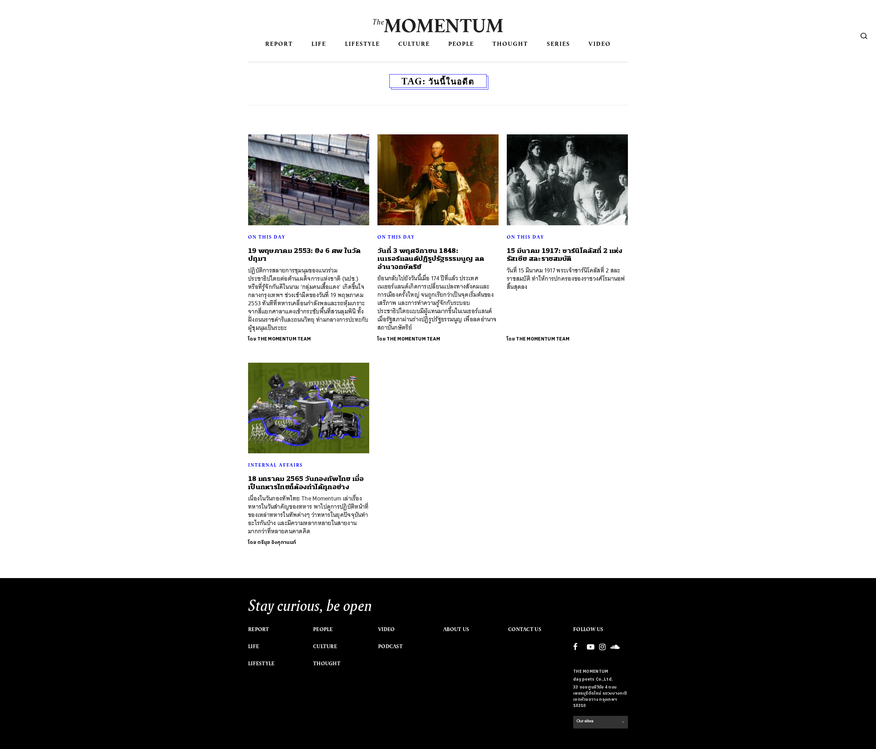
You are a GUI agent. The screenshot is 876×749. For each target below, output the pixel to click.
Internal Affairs (275, 465)
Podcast (390, 646)
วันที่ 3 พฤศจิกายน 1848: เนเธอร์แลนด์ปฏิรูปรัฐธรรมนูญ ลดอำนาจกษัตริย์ (431, 258)
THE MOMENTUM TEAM (284, 339)
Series (558, 44)
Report (279, 44)
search (864, 36)
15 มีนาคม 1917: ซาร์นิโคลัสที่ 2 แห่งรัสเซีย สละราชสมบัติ (564, 254)
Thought (510, 44)
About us (456, 629)
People (461, 44)
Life (318, 44)
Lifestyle (362, 44)
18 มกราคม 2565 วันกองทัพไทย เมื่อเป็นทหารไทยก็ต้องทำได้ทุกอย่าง (306, 482)
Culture (414, 44)
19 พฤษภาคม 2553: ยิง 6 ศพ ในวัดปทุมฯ (304, 254)
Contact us (524, 629)
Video (600, 44)
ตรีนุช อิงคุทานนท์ (276, 542)
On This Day (266, 237)
